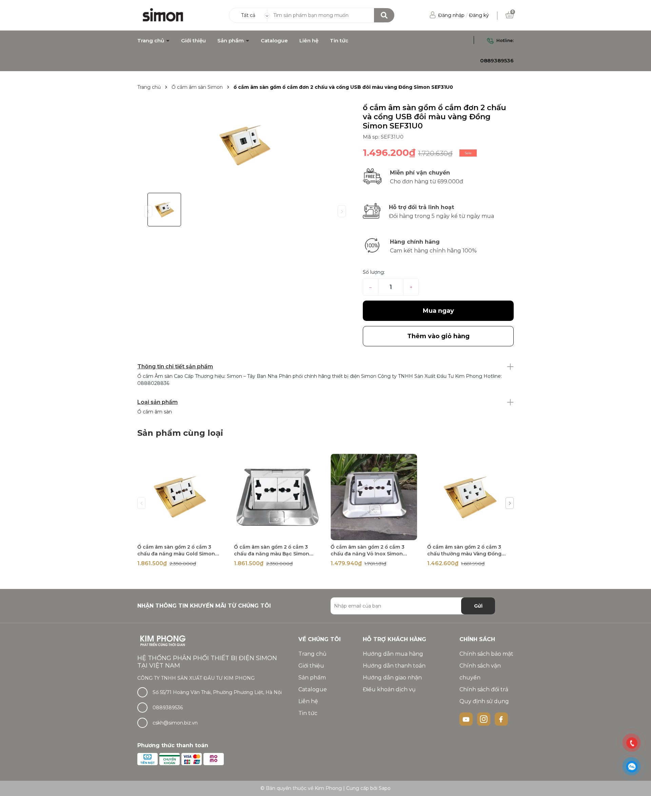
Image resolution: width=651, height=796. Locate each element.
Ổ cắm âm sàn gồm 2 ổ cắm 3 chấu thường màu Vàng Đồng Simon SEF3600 (464, 554)
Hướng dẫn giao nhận (392, 677)
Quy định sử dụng (484, 701)
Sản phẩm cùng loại (180, 433)
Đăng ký (479, 15)
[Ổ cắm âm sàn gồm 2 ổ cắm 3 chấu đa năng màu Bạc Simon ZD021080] (277, 497)
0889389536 (497, 60)
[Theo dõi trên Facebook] (501, 719)
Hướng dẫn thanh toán (394, 665)
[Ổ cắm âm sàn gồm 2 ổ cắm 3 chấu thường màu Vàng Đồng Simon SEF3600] (470, 497)
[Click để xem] (245, 145)
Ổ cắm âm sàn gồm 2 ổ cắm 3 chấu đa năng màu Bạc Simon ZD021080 (271, 554)
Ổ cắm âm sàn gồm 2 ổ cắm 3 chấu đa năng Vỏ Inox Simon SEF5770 (368, 554)
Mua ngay (438, 310)
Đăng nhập (451, 15)
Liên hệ (308, 41)
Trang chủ (151, 41)
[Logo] (163, 15)
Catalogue (274, 41)
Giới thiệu (193, 41)
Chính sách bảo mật (486, 654)
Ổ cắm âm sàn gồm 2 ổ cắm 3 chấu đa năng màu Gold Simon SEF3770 (176, 554)
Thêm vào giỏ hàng (184, 534)
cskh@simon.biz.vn (175, 723)
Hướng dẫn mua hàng (393, 654)
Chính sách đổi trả (483, 689)
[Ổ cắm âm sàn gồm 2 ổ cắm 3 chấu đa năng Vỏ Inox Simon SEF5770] (374, 497)
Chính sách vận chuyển (480, 671)
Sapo (385, 788)
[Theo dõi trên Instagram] (484, 719)
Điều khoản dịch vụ (389, 689)
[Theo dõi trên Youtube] (466, 719)
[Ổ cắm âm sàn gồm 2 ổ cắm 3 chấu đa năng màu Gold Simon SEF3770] (180, 497)
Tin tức (339, 41)
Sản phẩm (231, 41)
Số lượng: (374, 272)
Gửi (478, 606)
